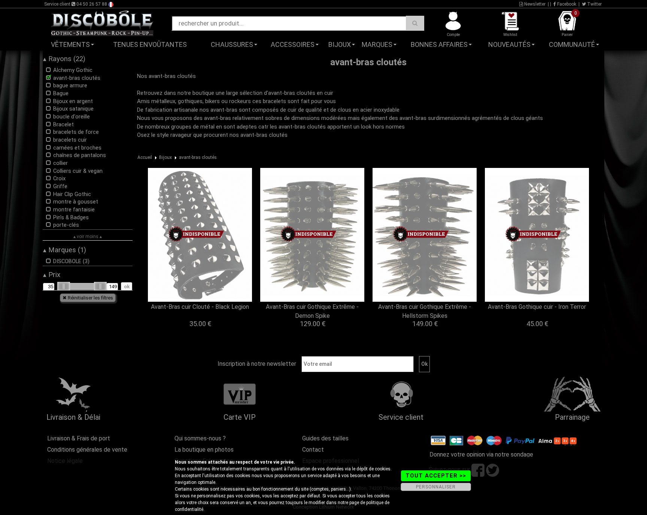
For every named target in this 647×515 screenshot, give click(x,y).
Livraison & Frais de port (78, 438)
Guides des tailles (325, 438)
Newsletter (534, 4)
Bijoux (339, 44)
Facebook (566, 4)
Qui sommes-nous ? (200, 438)
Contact (313, 449)
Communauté (572, 44)
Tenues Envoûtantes (150, 44)
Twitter (594, 4)
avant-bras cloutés (198, 157)
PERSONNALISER (436, 487)
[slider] (63, 286)
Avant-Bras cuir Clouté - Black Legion (200, 306)
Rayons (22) (64, 59)
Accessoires (293, 44)
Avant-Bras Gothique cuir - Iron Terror (537, 306)
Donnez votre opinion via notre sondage (481, 454)
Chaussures (232, 44)
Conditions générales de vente (87, 449)
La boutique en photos (204, 449)
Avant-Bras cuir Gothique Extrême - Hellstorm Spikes (424, 311)
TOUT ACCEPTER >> (435, 475)
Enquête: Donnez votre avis (539, 56)
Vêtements (70, 44)
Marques (377, 44)
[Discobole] (102, 22)
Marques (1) (64, 250)
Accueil (144, 157)
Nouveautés (509, 44)
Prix (51, 275)
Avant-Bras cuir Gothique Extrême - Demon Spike (312, 311)
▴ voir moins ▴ (87, 236)
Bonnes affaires (439, 44)
